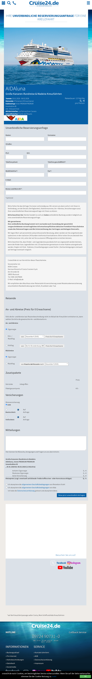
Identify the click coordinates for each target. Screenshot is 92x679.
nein (9, 405)
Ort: (28, 153)
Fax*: (50, 171)
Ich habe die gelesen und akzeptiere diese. (32, 491)
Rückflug (11, 363)
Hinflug (11, 345)
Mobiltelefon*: (12, 171)
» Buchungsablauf (12, 652)
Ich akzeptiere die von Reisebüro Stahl (36, 484)
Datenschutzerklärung (26, 491)
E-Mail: (8, 180)
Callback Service (77, 632)
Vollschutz (10, 419)
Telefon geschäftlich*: (57, 162)
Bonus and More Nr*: (14, 189)
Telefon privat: (12, 162)
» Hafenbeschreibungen (15, 660)
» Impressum (39, 663)
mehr (54, 676)
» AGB (36, 656)
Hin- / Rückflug (11, 337)
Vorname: (52, 135)
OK (85, 676)
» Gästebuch (10, 663)
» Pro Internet (11, 656)
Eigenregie (12, 329)
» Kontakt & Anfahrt (41, 652)
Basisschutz (10, 412)
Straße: (9, 144)
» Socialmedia (11, 667)
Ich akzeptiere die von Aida (32, 487)
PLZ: (7, 153)
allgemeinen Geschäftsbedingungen (35, 484)
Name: (8, 135)
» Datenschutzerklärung (43, 660)
